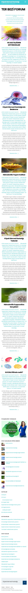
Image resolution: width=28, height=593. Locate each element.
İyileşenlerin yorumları (18, 59)
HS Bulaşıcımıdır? (19, 120)
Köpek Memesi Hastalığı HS (12, 476)
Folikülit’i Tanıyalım (7, 383)
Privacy (8, 587)
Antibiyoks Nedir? (6, 510)
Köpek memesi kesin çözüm (15, 127)
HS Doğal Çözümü (5, 507)
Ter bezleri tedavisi (17, 62)
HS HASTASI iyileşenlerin (12, 191)
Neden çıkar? (6, 386)
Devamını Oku (13, 85)
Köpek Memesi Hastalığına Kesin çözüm (11, 504)
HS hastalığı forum (11, 56)
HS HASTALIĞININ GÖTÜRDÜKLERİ (14, 44)
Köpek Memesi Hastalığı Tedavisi (10, 47)
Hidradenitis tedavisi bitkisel (9, 321)
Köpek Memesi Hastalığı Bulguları (9, 571)
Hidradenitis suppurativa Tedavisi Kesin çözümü (14, 16)
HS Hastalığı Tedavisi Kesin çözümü (15, 18)
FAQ (12, 587)
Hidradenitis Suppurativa (8, 186)
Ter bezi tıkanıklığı (17, 194)
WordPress (8, 590)
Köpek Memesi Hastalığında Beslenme (14, 108)
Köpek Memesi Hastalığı (11, 448)
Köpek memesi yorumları (17, 129)
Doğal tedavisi (20, 252)
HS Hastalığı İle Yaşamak (7, 566)
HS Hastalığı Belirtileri (6, 569)
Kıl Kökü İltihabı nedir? (14, 372)
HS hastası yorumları (7, 59)
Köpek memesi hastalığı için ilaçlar (15, 192)
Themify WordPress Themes (16, 590)
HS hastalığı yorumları (20, 57)
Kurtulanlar (11, 61)
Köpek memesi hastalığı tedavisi (13, 457)
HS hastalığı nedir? (10, 57)
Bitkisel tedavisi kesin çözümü (9, 252)
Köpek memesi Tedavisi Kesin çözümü (14, 21)
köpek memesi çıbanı (12, 257)
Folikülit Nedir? (4, 561)
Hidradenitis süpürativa (8, 120)
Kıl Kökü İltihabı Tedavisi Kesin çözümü (15, 19)
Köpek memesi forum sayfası (14, 124)
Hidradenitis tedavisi (20, 319)
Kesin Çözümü (9, 443)
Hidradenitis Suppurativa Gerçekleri (14, 305)
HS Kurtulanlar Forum (7, 500)
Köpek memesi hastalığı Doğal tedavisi (15, 452)
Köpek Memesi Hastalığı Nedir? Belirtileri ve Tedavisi (16, 463)
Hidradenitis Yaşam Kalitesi (14, 175)
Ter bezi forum (18, 61)
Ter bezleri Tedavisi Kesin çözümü (15, 23)
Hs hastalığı (23, 187)
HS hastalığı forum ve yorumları (11, 189)
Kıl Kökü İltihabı (13, 324)
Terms (3, 587)
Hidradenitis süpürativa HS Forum (14, 471)
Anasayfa (3, 494)
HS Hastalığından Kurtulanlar (12, 467)
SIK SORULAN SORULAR (6, 512)
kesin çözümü (19, 255)
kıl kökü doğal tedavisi (16, 122)
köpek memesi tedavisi (17, 258)
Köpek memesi (22, 385)
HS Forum (3, 497)
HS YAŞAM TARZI (5, 502)
